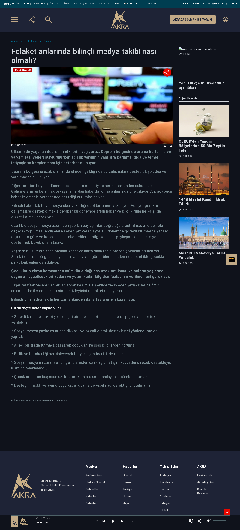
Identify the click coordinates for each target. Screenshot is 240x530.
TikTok (164, 510)
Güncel (127, 475)
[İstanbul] (9, 3)
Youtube (165, 496)
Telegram (166, 503)
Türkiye (127, 489)
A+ (166, 146)
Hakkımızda (204, 475)
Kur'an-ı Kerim (95, 475)
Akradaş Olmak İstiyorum (192, 19)
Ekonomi (128, 496)
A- (171, 146)
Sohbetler (92, 489)
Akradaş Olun (206, 482)
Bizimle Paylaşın (202, 491)
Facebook (166, 482)
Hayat (126, 503)
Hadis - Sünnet (95, 482)
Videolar (91, 496)
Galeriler (91, 503)
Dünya (127, 482)
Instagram (166, 475)
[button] (14, 521)
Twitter (164, 489)
